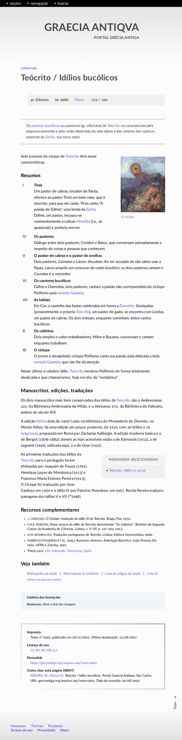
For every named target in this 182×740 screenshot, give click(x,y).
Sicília (50, 137)
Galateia (77, 293)
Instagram (18, 726)
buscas (62, 3)
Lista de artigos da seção (123, 573)
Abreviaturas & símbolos (81, 573)
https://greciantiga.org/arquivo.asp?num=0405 (63, 663)
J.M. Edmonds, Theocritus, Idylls (68, 551)
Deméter (127, 306)
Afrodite (83, 221)
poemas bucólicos (46, 126)
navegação (39, 3)
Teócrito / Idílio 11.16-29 (127, 470)
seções (15, 3)
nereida (63, 293)
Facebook (55, 726)
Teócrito (113, 126)
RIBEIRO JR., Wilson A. (47, 675)
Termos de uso (22, 730)
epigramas (29, 433)
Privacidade (46, 730)
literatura (29, 68)
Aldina (41, 421)
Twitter (37, 726)
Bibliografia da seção (42, 573)
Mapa (64, 730)
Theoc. (80, 100)
